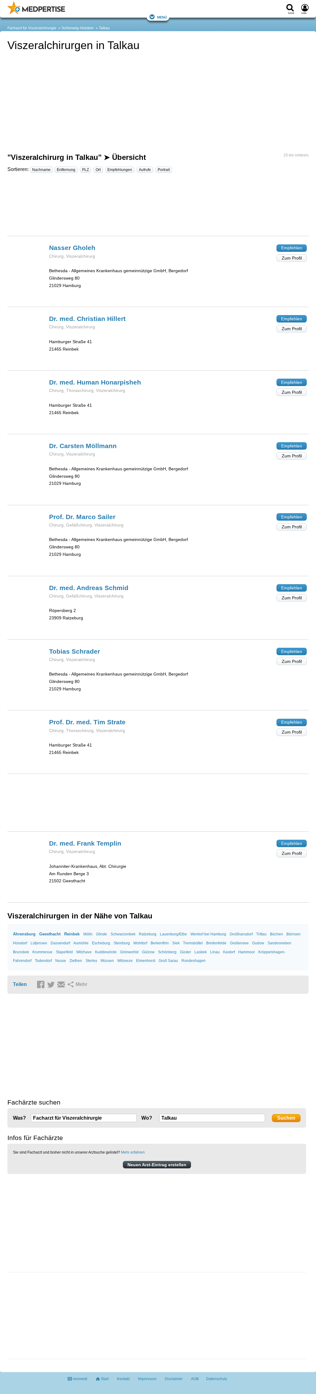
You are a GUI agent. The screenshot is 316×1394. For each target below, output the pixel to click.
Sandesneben (279, 943)
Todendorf (43, 961)
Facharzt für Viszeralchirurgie (31, 28)
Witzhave (84, 952)
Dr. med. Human (95, 382)
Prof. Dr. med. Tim (87, 722)
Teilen (20, 984)
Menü (162, 16)
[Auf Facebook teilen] (41, 985)
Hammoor (246, 952)
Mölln (88, 934)
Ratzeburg (147, 934)
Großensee (239, 943)
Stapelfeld (64, 952)
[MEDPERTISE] (36, 12)
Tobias (74, 651)
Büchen (276, 934)
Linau (215, 952)
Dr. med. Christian (87, 318)
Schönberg (167, 952)
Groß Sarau (168, 961)
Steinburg (122, 943)
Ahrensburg (24, 934)
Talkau (104, 28)
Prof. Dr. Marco (82, 516)
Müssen (107, 961)
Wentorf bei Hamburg (208, 934)
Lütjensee (39, 943)
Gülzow (148, 952)
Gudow (258, 943)
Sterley (91, 961)
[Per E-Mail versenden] (62, 985)
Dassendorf (60, 943)
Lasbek (200, 952)
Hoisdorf (20, 943)
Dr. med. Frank (85, 843)
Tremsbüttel (193, 943)
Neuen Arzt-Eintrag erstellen (156, 1164)
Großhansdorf (241, 934)
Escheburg (101, 943)
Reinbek (72, 934)
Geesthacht (49, 934)
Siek (176, 943)
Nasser (72, 247)
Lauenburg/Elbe (173, 934)
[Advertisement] (158, 207)
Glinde (101, 934)
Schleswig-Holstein (77, 28)
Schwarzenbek (122, 934)
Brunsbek (21, 952)
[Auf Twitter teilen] (51, 985)
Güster (185, 952)
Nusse (60, 961)
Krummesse (42, 952)
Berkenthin (160, 943)
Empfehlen (291, 247)
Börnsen (293, 934)
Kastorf (229, 952)
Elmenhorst (145, 961)
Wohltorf (140, 943)
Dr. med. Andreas (88, 587)
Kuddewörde (106, 952)
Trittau (261, 934)
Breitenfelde (216, 943)
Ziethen (75, 961)
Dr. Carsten (83, 445)
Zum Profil (292, 258)
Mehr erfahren (133, 1152)
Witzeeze (125, 961)
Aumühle (81, 943)
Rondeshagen (193, 961)
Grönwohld (129, 952)
